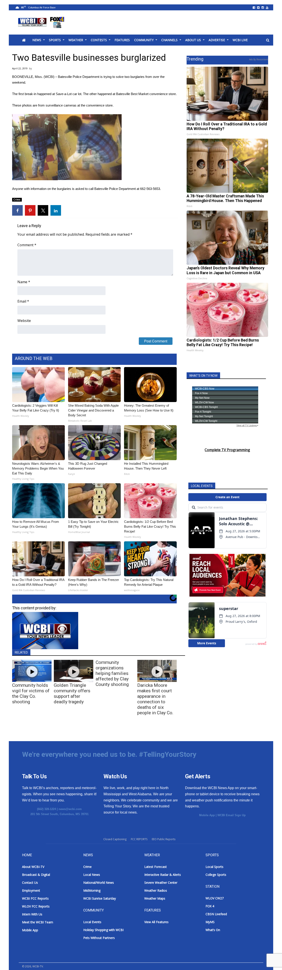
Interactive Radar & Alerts (162, 875)
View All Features (156, 922)
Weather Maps (154, 898)
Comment (26, 244)
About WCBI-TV (33, 867)
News (36, 40)
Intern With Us (32, 914)
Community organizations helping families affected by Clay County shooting (112, 673)
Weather (76, 40)
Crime (16, 199)
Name (23, 281)
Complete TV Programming (227, 449)
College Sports (216, 875)
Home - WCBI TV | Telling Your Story (42, 22)
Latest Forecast (155, 867)
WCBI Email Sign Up (231, 815)
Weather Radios (155, 890)
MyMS (210, 922)
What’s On (213, 930)
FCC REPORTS (139, 839)
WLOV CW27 (215, 898)
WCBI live (240, 40)
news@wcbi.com (70, 809)
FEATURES (122, 40)
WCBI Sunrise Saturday (99, 898)
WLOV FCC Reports (36, 906)
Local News (91, 875)
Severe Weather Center (160, 882)
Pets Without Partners (99, 938)
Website (24, 320)
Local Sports (214, 867)
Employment (31, 890)
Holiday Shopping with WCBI (103, 930)
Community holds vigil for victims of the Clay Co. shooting (31, 693)
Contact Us (30, 882)
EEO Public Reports (163, 839)
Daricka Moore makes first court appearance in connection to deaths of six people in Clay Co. (155, 699)
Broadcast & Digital (36, 875)
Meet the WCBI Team (37, 922)
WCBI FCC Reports (35, 898)
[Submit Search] (267, 40)
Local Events (92, 922)
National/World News (98, 882)
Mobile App (207, 815)
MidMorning (91, 890)
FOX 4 (210, 906)
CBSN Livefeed (216, 914)
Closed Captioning (114, 839)
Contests (99, 40)
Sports (55, 40)
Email (23, 301)
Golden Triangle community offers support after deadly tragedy (72, 693)
